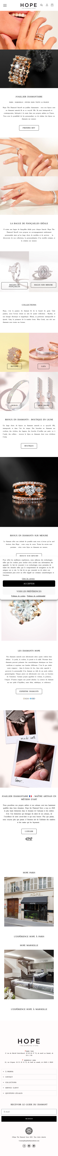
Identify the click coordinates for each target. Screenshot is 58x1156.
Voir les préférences (29, 591)
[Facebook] (29, 1146)
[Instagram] (24, 1146)
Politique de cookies (18, 596)
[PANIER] (52, 5)
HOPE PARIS (29, 873)
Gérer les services (28, 579)
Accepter (29, 584)
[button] (41, 5)
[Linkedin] (33, 1146)
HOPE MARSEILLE (29, 945)
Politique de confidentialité (36, 596)
